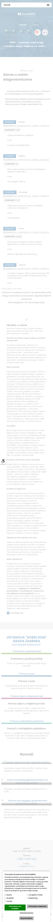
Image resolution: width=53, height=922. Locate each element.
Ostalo (9, 901)
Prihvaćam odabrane (37, 906)
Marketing (33, 898)
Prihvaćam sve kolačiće (15, 907)
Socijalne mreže (36, 895)
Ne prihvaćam (26, 918)
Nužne (9, 895)
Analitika (10, 898)
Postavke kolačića (26, 913)
